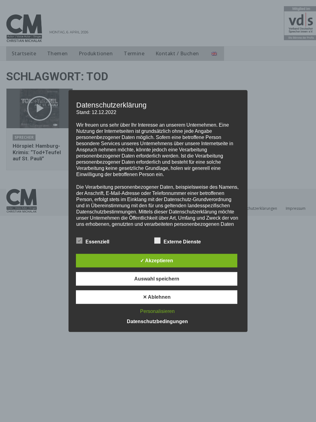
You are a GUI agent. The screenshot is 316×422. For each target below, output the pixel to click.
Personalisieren (157, 311)
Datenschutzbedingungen (157, 321)
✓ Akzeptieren (156, 260)
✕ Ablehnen (157, 296)
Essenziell (97, 241)
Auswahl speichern (156, 278)
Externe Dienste (182, 241)
